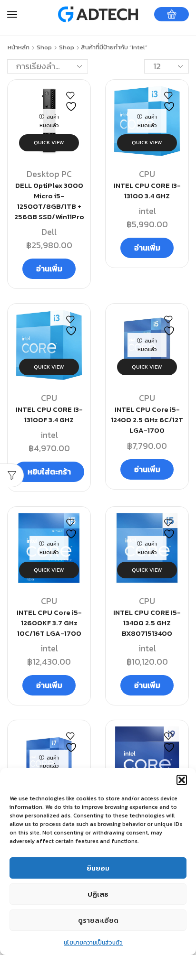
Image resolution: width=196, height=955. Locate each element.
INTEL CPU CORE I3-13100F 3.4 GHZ (49, 414)
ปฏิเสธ (98, 894)
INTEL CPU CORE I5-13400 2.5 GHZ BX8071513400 (147, 623)
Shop (44, 47)
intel (147, 210)
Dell (49, 231)
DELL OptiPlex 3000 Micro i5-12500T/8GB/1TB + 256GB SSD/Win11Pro (49, 201)
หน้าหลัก (18, 47)
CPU (147, 173)
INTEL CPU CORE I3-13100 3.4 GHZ (147, 190)
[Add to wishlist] (72, 102)
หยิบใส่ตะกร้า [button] (49, 471)
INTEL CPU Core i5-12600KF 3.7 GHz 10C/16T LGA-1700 (49, 623)
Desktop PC (49, 173)
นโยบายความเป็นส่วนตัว (93, 942)
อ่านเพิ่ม (49, 268)
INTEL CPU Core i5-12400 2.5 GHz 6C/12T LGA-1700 (147, 420)
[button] (181, 780)
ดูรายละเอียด (98, 920)
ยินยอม (98, 867)
